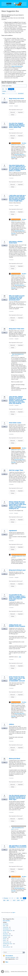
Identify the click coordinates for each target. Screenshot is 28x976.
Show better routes (15, 422)
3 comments (11, 311)
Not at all (13, 112)
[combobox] (13, 952)
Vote (4, 102)
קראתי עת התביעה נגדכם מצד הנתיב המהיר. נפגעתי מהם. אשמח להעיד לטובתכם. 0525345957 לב (17, 679)
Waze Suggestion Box (10, 959)
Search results (6, 942)
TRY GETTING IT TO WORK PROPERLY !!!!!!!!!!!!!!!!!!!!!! (17, 846)
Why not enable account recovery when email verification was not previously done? (16, 298)
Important (21, 112)
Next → (23, 900)
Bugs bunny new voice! (16, 98)
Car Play (4, 932)
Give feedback (9, 955)
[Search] (24, 952)
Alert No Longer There (16, 470)
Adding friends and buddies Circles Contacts (17, 625)
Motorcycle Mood (14, 758)
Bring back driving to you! (17, 570)
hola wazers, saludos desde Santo (15, 242)
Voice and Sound (6, 947)
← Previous (5, 898)
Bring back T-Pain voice (16, 328)
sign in (13, 912)
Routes (4, 940)
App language (6, 928)
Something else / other (7, 943)
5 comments (11, 338)
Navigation (16, 105)
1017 (14, 900)
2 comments (11, 778)
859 (8, 900)
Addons (11, 724)
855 (18, 898)
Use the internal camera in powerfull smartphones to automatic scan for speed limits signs (17, 797)
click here (13, 157)
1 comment (11, 105)
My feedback (20, 93)
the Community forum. (19, 154)
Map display (5, 933)
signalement (13, 530)
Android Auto (5, 927)
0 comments (11, 129)
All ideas (5, 922)
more (20, 656)
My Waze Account (6, 935)
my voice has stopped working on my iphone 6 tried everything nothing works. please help (16, 125)
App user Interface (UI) (7, 930)
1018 (18, 900)
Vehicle (4, 945)
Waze (7, 962)
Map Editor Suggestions (10, 957)
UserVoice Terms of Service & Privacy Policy (19, 971)
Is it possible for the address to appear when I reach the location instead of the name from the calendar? (17, 597)
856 (21, 898)
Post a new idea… (7, 920)
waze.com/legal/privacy (17, 66)
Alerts (4, 925)
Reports (4, 938)
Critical (13, 114)
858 (4, 900)
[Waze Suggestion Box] (14, 4)
